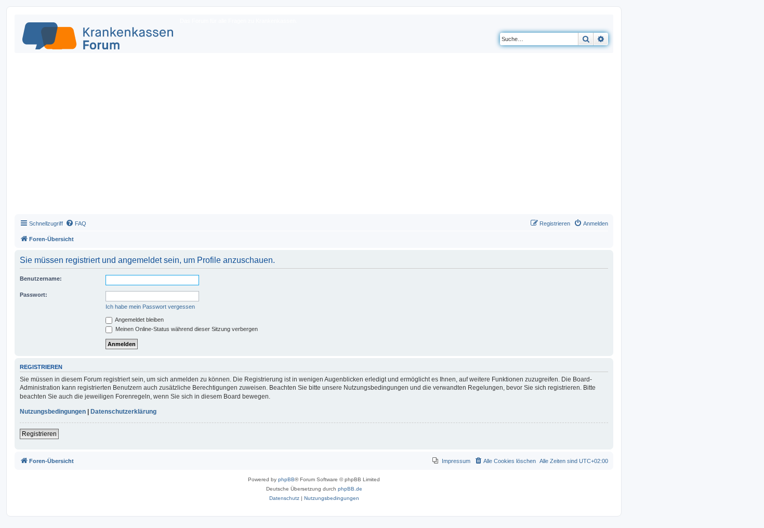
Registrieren (39, 434)
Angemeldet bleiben (139, 319)
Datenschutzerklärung (123, 411)
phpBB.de (350, 489)
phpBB (286, 479)
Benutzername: (41, 278)
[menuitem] (75, 223)
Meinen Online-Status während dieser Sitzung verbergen (186, 329)
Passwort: (33, 295)
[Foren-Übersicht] (98, 33)
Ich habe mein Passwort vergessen (150, 306)
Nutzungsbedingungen (53, 411)
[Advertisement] (314, 136)
